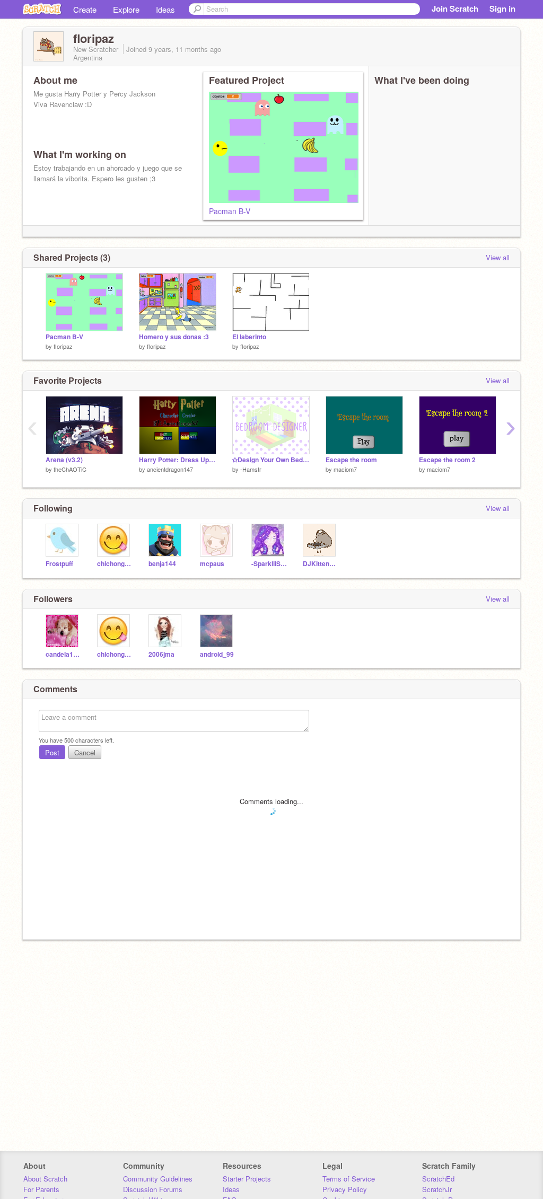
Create (85, 9)
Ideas (165, 9)
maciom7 (345, 469)
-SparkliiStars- (269, 563)
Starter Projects (247, 1179)
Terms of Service (348, 1179)
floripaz (63, 346)
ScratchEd (438, 1179)
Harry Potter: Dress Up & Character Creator (177, 459)
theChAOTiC (70, 469)
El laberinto (249, 336)
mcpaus (212, 563)
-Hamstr (250, 469)
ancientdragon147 (170, 469)
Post (52, 752)
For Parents (41, 1189)
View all (498, 257)
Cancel (84, 752)
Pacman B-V (229, 211)
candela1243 (63, 654)
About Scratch (45, 1179)
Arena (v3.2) (64, 459)
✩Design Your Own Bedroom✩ (271, 459)
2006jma (161, 654)
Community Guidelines (157, 1179)
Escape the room (351, 459)
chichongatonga (115, 563)
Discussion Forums (152, 1189)
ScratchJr (437, 1189)
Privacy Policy (344, 1189)
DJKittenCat (320, 563)
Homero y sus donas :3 (174, 336)
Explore (126, 9)
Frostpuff (59, 563)
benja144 (162, 563)
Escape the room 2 (447, 459)
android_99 (217, 654)
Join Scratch (455, 8)
